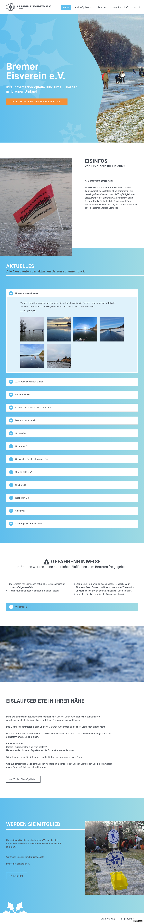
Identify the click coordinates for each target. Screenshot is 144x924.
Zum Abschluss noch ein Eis (29, 381)
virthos (136, 921)
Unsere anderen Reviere (26, 293)
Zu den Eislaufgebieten (24, 779)
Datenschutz (108, 918)
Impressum (127, 918)
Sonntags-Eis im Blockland (28, 523)
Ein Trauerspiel (22, 394)
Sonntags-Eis (21, 446)
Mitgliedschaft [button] (120, 7)
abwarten (20, 510)
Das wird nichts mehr (25, 420)
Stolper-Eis (20, 485)
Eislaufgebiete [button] (83, 7)
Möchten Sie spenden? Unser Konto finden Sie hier (35, 101)
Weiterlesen (21, 607)
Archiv (137, 7)
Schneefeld (20, 433)
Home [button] (66, 7)
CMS (140, 921)
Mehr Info (18, 875)
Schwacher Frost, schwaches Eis (31, 459)
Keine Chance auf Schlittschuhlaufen (33, 407)
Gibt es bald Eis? (23, 472)
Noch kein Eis (22, 498)
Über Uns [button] (102, 7)
